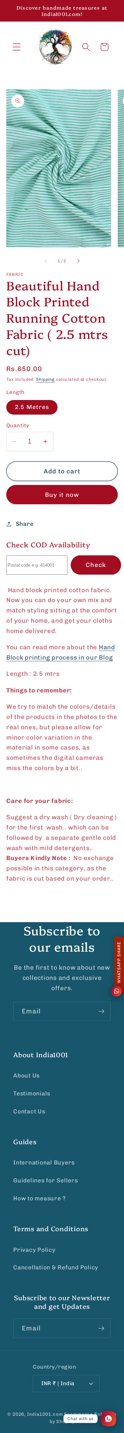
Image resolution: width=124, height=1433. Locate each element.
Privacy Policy (34, 1249)
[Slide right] (78, 261)
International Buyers (44, 1162)
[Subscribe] (101, 1011)
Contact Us (29, 1111)
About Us (26, 1075)
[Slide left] (45, 261)
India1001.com (45, 1414)
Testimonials (31, 1093)
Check (96, 565)
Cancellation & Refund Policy (55, 1267)
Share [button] (25, 523)
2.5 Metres (32, 407)
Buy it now (62, 495)
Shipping (45, 379)
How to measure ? (39, 1198)
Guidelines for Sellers (45, 1180)
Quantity (17, 425)
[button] (17, 47)
